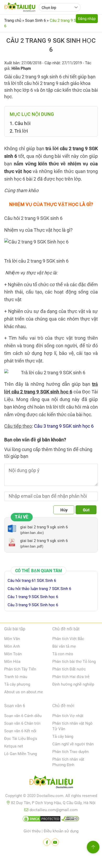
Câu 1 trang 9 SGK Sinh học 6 (33, 596)
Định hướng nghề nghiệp (73, 684)
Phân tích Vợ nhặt (67, 715)
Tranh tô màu (15, 676)
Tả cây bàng (62, 736)
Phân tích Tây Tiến (20, 669)
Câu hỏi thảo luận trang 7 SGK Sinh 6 (39, 588)
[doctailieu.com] (51, 783)
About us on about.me (23, 692)
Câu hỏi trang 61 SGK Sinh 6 (32, 580)
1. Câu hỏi (20, 123)
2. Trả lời (19, 131)
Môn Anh (12, 646)
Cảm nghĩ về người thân (73, 744)
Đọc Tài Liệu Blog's (20, 738)
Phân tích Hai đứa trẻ (70, 676)
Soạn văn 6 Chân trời (22, 723)
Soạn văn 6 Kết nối (20, 731)
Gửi (86, 510)
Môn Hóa (12, 661)
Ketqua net (13, 746)
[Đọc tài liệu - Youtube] (55, 842)
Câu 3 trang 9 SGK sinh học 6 (64, 426)
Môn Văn (12, 638)
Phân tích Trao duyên (70, 751)
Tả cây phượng (17, 684)
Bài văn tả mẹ (64, 646)
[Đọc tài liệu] (46, 842)
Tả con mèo (62, 654)
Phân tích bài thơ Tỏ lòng (74, 661)
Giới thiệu (32, 831)
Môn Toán (13, 654)
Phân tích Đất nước (69, 669)
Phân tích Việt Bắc (68, 638)
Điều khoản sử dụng (61, 831)
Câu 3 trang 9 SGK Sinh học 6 (33, 605)
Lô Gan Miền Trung (20, 753)
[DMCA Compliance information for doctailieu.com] (70, 820)
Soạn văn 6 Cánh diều (23, 715)
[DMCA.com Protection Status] (41, 820)
